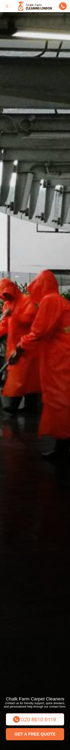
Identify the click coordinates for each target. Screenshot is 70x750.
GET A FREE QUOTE (35, 734)
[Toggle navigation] (7, 6)
